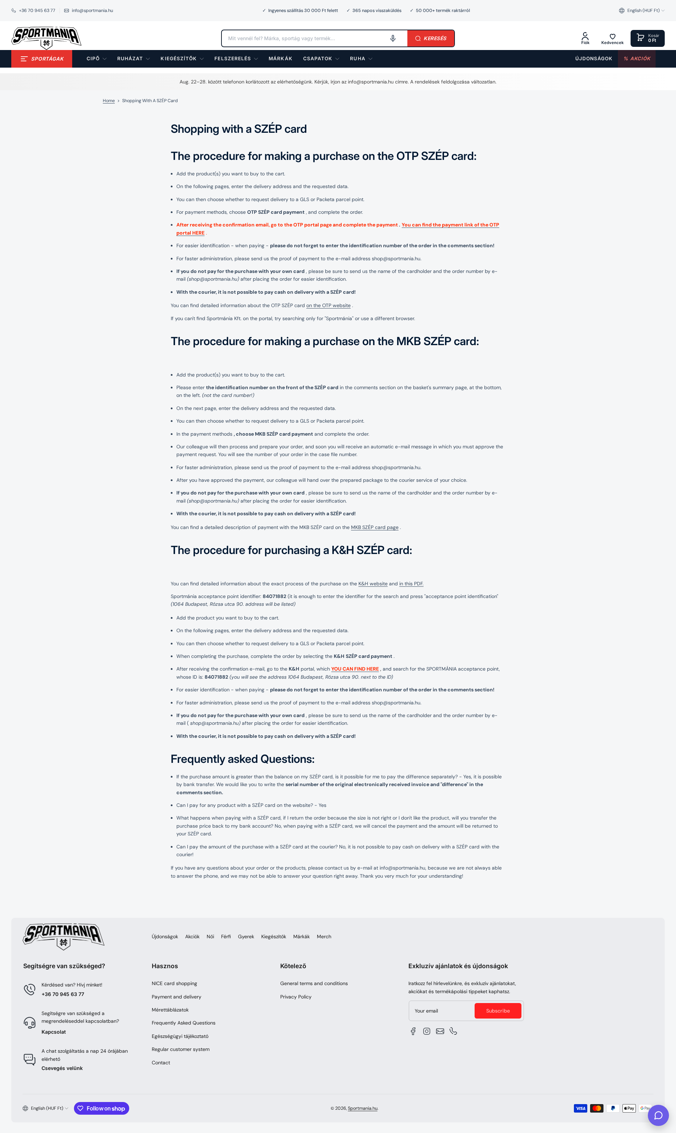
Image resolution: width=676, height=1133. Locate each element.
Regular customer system (180, 1049)
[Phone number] (453, 1031)
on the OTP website (328, 305)
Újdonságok (165, 936)
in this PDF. (411, 583)
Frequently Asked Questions (183, 1023)
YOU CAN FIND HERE (355, 669)
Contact (161, 1062)
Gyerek (246, 936)
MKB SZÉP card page (375, 527)
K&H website (373, 583)
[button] (642, 11)
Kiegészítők (273, 936)
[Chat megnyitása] (658, 1115)
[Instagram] (427, 1031)
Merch (324, 936)
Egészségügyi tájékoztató (180, 1036)
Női (210, 936)
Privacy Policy (296, 997)
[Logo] (46, 38)
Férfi (226, 936)
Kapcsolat (54, 1032)
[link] (280, 59)
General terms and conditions (314, 983)
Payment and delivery (176, 997)
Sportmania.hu (362, 1108)
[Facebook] (413, 1031)
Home (109, 101)
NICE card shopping (174, 983)
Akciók (192, 936)
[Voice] (393, 38)
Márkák (301, 936)
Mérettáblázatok (170, 1010)
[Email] (440, 1031)
